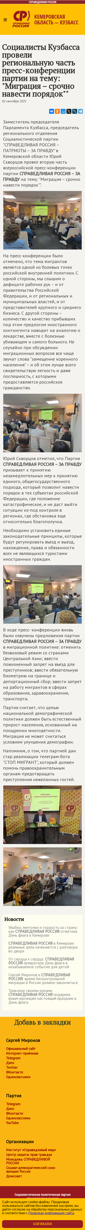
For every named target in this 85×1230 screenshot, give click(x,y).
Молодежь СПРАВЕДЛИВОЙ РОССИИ (28, 1161)
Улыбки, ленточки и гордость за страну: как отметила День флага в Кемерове (41, 932)
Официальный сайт (21, 1048)
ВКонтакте (14, 1072)
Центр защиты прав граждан (29, 1154)
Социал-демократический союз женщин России (30, 1169)
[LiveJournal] (74, 111)
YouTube (12, 1123)
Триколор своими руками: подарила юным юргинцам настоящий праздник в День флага (40, 997)
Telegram (13, 1058)
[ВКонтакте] (51, 111)
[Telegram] (80, 111)
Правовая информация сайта (51, 1213)
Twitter (12, 1067)
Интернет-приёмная (22, 1053)
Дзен (10, 1063)
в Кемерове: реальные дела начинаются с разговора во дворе (41, 947)
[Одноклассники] (57, 111)
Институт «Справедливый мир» (31, 1150)
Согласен (42, 1224)
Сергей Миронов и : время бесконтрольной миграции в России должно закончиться (41, 979)
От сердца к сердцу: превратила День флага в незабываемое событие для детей (39, 963)
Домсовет (14, 1176)
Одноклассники (18, 1077)
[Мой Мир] (63, 111)
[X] (68, 111)
